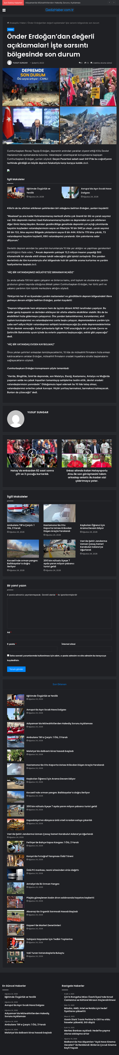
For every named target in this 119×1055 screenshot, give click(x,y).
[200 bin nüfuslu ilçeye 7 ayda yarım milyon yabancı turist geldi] (59, 549)
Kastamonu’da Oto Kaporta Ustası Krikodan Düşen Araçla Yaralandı (58, 528)
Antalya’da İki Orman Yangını (42, 883)
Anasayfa (13, 23)
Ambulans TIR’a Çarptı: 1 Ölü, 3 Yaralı (20, 527)
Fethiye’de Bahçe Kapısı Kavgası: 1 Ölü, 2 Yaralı (52, 842)
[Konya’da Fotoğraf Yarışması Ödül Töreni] (15, 860)
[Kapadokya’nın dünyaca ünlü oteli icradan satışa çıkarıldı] (15, 824)
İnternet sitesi (68, 644)
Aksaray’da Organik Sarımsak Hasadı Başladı (52, 911)
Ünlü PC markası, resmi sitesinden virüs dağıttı (52, 870)
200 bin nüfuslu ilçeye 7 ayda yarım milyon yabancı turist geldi (59, 563)
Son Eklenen (59, 684)
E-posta (11, 644)
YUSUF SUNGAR (20, 63)
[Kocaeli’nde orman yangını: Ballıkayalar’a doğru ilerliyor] (23, 549)
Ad (9, 632)
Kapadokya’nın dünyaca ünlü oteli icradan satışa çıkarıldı (59, 820)
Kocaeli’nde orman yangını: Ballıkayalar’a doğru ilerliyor (22, 563)
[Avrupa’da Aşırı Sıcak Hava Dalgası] (70, 192)
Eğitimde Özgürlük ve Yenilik (42, 695)
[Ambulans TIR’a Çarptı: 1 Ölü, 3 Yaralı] (23, 513)
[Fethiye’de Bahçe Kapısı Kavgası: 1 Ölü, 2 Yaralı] (15, 847)
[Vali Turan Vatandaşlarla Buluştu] (15, 957)
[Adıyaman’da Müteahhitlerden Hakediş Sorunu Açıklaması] (15, 728)
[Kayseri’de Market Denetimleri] (15, 929)
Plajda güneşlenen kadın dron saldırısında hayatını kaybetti (60, 897)
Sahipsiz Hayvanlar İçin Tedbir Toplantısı (49, 939)
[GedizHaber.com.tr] (59, 10)
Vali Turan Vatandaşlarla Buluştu (45, 953)
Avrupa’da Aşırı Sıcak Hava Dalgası (46, 709)
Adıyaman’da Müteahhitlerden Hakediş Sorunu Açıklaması (52, 2)
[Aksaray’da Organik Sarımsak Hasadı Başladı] (15, 916)
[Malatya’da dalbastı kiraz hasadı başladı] (15, 755)
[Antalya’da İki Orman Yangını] (15, 888)
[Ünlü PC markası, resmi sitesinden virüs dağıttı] (15, 874)
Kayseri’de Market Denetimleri (43, 925)
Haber (23, 23)
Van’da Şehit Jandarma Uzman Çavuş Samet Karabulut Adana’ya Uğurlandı (93, 545)
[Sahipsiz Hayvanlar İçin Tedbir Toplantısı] (15, 943)
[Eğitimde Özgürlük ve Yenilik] (15, 192)
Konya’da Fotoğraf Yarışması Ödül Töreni (49, 856)
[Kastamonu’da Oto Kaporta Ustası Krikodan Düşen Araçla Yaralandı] (59, 513)
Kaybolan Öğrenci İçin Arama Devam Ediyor (92, 527)
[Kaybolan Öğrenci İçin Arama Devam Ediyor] (96, 513)
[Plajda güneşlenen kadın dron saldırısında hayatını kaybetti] (15, 902)
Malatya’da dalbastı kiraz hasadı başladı (50, 751)
